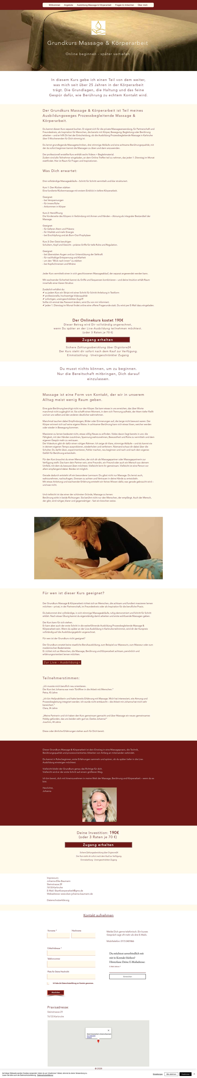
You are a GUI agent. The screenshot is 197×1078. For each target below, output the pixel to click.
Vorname (51, 931)
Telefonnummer (54, 959)
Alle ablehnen (171, 1074)
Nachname (76, 931)
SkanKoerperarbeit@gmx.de (69, 890)
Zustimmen (185, 1074)
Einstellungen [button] (158, 1074)
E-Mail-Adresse (54, 948)
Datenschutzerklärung (58, 900)
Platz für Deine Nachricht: (58, 972)
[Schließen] (194, 1074)
